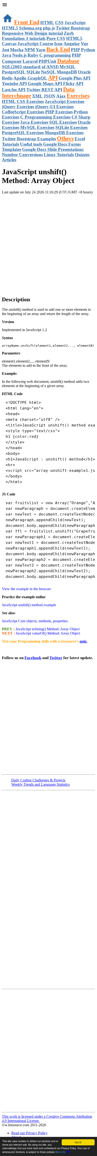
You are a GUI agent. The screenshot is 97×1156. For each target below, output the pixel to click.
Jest (5, 49)
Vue (84, 43)
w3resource (10, 11)
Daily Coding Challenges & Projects (38, 780)
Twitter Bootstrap (73, 28)
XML (37, 96)
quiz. (83, 641)
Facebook (32, 658)
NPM (29, 49)
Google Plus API (74, 78)
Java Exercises (34, 122)
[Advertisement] (48, 243)
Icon (58, 43)
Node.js (19, 55)
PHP (75, 49)
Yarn (40, 49)
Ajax (61, 96)
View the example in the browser (26, 589)
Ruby (33, 55)
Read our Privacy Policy (29, 1133)
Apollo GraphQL (30, 78)
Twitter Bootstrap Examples (29, 138)
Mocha (17, 49)
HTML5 (10, 28)
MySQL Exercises (37, 127)
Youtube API (14, 83)
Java (6, 55)
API (53, 78)
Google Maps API (45, 83)
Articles (9, 159)
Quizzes (82, 154)
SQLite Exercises (71, 127)
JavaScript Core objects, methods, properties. (35, 621)
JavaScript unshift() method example (29, 605)
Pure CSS (55, 38)
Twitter (55, 658)
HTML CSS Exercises (23, 101)
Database (68, 61)
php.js (49, 28)
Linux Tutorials (59, 154)
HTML (47, 22)
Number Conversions (22, 154)
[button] (48, 5)
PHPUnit (47, 61)
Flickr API (73, 83)
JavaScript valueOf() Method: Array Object (47, 633)
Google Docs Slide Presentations (53, 149)
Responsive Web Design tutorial (32, 33)
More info (60, 1152)
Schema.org (30, 28)
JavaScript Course (35, 43)
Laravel (30, 61)
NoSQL (48, 71)
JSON (49, 96)
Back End (58, 49)
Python (88, 49)
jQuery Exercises (18, 106)
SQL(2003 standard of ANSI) (30, 66)
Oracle (84, 71)
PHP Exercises (59, 111)
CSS (59, 22)
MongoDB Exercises (64, 132)
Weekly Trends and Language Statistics (40, 784)
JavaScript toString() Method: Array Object (47, 629)
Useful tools (31, 144)
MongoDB (67, 71)
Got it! (78, 1142)
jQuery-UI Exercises (54, 106)
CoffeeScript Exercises (23, 111)
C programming (55, 55)
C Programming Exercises (45, 117)
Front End (26, 22)
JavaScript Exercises (64, 101)
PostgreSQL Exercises (23, 132)
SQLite (33, 71)
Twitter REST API (44, 89)
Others (65, 138)
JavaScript (75, 22)
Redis (7, 78)
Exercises (78, 96)
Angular (72, 43)
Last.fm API (13, 89)
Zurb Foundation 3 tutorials (38, 36)
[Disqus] (48, 1050)
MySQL (67, 66)
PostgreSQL (13, 71)
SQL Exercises (63, 122)
